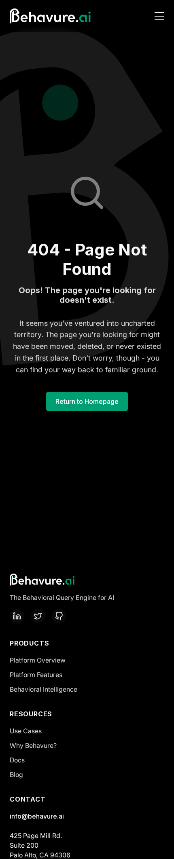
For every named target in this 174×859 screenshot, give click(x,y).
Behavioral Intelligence (43, 689)
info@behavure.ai (37, 816)
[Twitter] (38, 616)
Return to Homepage (87, 401)
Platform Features (36, 675)
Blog (16, 774)
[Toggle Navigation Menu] (159, 16)
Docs (17, 760)
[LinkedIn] (17, 616)
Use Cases (26, 731)
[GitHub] (59, 616)
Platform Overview (38, 660)
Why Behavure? (33, 745)
